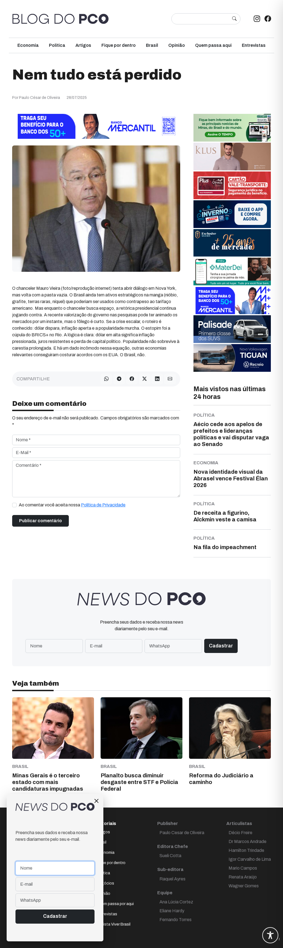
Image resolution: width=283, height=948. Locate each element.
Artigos (83, 45)
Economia (28, 45)
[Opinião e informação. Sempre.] (60, 19)
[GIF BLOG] (232, 185)
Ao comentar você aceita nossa (72, 505)
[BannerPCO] (232, 156)
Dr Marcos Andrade (247, 841)
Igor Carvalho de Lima (250, 859)
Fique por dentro (118, 45)
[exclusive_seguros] (232, 242)
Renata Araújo (243, 877)
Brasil (152, 45)
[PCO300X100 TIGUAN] (232, 357)
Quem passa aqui (213, 45)
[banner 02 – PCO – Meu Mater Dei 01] (232, 271)
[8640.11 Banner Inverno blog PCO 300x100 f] (232, 213)
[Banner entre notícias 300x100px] (232, 300)
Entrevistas (254, 45)
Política (57, 45)
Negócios (105, 883)
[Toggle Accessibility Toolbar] (270, 935)
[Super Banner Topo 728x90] (96, 126)
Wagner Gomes (244, 885)
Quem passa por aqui (115, 904)
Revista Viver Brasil (113, 924)
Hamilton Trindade (246, 850)
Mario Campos (243, 868)
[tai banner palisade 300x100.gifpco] (232, 328)
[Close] (96, 801)
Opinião (176, 45)
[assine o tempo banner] (232, 127)
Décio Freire (240, 832)
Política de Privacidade (103, 505)
